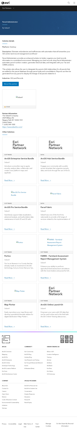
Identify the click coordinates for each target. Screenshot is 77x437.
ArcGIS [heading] (4, 347)
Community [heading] (28, 347)
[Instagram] (67, 341)
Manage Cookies (48, 424)
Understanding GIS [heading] (53, 347)
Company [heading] (5, 381)
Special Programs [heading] (30, 381)
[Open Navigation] (74, 3)
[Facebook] (62, 337)
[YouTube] (71, 341)
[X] (67, 337)
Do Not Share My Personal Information (64, 424)
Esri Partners (6, 8)
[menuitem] (13, 351)
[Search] (69, 3)
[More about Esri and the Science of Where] (6, 339)
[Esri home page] (5, 3)
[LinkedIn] (71, 337)
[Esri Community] (62, 341)
